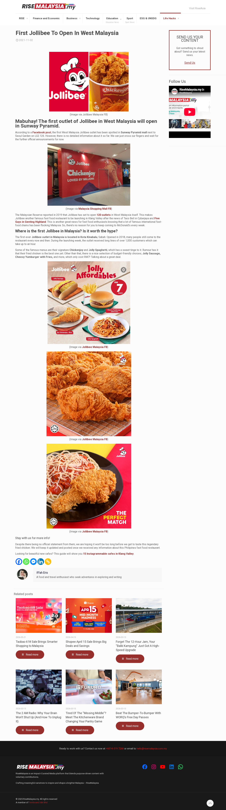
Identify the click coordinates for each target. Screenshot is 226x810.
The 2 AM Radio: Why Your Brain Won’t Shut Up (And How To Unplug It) (38, 717)
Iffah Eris (42, 572)
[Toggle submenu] (27, 18)
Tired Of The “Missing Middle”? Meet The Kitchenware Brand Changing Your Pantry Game (86, 717)
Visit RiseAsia (197, 8)
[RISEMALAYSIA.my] (49, 6)
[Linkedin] (40, 561)
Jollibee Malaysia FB (94, 347)
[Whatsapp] (26, 561)
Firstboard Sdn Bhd (38, 802)
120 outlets (104, 214)
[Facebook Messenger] (33, 561)
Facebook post (41, 132)
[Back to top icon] (210, 803)
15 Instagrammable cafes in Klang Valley (108, 553)
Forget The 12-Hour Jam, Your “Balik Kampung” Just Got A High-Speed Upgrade (137, 646)
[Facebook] (19, 561)
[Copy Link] (48, 561)
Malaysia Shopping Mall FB (94, 208)
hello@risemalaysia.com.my (152, 748)
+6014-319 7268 (115, 748)
